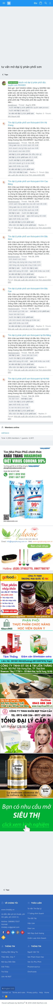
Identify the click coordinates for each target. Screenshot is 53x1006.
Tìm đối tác (32, 918)
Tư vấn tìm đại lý (34, 908)
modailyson (12, 105)
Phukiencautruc (34, 967)
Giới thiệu (5, 967)
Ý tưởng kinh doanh (36, 913)
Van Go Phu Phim (34, 962)
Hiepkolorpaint (14, 143)
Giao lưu (31, 928)
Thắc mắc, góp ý (8, 957)
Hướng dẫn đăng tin (9, 952)
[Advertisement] (26, 34)
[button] (3, 3)
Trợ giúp (4, 972)
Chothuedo (32, 972)
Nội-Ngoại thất (14, 116)
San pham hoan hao (36, 957)
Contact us (6, 992)
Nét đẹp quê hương (36, 933)
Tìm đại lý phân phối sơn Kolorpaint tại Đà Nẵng (29, 335)
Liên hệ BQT (6, 976)
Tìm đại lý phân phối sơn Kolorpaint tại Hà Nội (28, 378)
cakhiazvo (5, 433)
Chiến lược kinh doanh (37, 938)
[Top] (3, 996)
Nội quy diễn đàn (8, 962)
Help (41, 992)
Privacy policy (32, 992)
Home (46, 992)
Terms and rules (18, 992)
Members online (12, 427)
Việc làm (31, 923)
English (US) (9, 989)
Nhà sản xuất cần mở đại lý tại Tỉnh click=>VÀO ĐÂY (28, 329)
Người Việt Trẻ (33, 952)
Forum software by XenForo (24, 1003)
